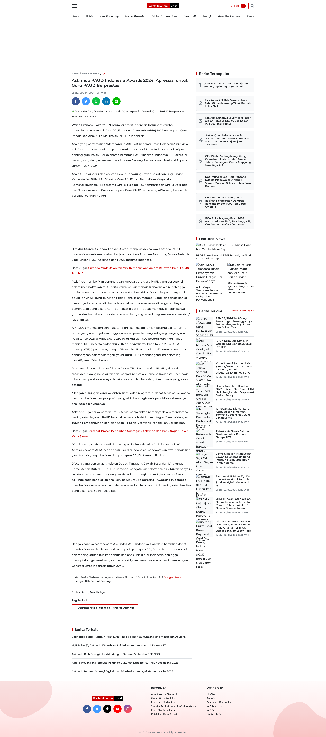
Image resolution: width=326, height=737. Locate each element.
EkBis (89, 16)
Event (250, 16)
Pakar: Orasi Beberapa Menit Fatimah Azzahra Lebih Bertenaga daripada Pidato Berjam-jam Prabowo (227, 140)
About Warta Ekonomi (164, 694)
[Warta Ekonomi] (163, 5)
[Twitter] (86, 101)
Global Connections (164, 16)
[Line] (116, 101)
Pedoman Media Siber (163, 702)
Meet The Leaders (229, 16)
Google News (172, 577)
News (75, 16)
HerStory (212, 694)
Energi (207, 16)
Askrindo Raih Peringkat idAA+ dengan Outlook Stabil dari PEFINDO (116, 654)
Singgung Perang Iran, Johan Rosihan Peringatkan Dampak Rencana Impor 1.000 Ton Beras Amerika (225, 202)
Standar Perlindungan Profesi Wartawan (174, 706)
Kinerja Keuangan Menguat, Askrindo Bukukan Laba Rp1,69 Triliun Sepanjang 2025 (125, 662)
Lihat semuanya (242, 310)
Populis (211, 698)
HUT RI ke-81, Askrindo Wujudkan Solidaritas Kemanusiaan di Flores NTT (119, 645)
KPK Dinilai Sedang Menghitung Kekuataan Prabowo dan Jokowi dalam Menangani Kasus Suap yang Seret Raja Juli (228, 160)
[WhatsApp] (96, 101)
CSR (105, 73)
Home (75, 73)
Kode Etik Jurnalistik (163, 710)
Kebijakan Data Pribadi (164, 714)
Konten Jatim (214, 714)
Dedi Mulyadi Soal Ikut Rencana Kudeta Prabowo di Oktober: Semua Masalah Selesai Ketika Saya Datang (228, 181)
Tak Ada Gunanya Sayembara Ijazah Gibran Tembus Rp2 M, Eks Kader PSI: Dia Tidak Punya (228, 120)
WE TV (210, 710)
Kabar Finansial (135, 16)
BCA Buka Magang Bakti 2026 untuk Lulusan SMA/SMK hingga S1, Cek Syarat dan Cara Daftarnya (228, 221)
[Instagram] (128, 709)
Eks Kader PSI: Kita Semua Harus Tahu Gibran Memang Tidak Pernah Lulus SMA (228, 103)
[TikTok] (107, 709)
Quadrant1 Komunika (219, 702)
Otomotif (190, 16)
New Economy (109, 16)
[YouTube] (117, 709)
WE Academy (215, 706)
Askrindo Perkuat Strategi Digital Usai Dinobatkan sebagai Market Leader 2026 (122, 671)
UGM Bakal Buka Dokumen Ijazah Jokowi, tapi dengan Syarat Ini (226, 85)
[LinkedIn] (106, 101)
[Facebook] (76, 101)
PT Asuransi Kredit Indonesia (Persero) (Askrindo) (105, 607)
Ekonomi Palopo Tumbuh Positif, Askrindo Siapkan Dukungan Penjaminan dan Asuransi (129, 636)
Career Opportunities (163, 698)
